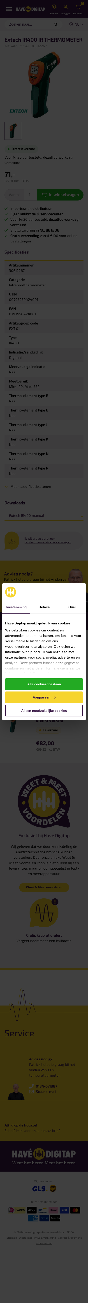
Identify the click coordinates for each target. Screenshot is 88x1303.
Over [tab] (72, 607)
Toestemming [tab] (16, 607)
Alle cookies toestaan (44, 684)
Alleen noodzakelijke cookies (44, 711)
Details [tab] (44, 607)
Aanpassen (41, 697)
